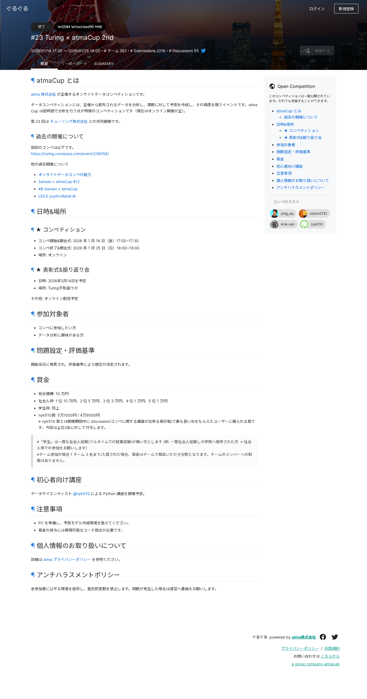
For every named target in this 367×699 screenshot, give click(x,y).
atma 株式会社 (43, 94)
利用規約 (332, 648)
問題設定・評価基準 (293, 152)
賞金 (280, 159)
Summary (104, 63)
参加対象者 (285, 144)
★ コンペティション (301, 130)
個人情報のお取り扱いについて (302, 180)
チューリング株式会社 (69, 121)
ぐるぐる (259, 637)
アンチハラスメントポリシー (300, 187)
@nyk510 (81, 493)
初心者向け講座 (289, 166)
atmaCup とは (288, 111)
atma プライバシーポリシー (67, 559)
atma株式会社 (304, 637)
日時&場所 (285, 124)
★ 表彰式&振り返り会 (303, 137)
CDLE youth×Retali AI (57, 196)
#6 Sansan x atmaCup (58, 189)
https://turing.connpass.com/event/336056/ (70, 153)
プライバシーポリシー (300, 648)
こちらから (330, 656)
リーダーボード (74, 63)
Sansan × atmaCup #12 (59, 181)
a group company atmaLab (316, 664)
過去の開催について (301, 117)
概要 (44, 63)
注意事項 (284, 173)
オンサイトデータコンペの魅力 (64, 174)
